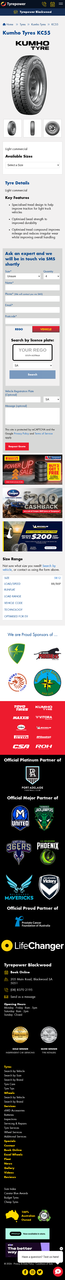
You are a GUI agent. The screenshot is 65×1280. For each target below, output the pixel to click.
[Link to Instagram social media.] (33, 1272)
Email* (9, 305)
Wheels (9, 1093)
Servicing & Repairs (15, 1123)
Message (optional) (16, 406)
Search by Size (12, 1075)
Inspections (10, 1119)
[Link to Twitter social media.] (40, 1272)
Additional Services (15, 1136)
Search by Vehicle (14, 1071)
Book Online (13, 1150)
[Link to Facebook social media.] (25, 1272)
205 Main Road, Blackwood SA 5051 (31, 981)
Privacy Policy (21, 433)
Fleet (7, 1159)
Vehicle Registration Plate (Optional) (19, 393)
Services (10, 1106)
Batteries (9, 1115)
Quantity (48, 271)
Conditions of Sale (44, 1263)
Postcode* (11, 316)
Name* (9, 283)
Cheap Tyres (11, 1202)
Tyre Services (11, 1128)
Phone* (24, 294)
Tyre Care (9, 1084)
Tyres (7, 1067)
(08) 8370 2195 (21, 990)
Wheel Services (13, 1132)
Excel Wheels (13, 1154)
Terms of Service (44, 433)
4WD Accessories (14, 1110)
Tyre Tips (9, 1088)
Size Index (10, 1189)
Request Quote (17, 446)
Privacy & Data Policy (24, 1263)
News (8, 1163)
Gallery (9, 1168)
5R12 (57, 578)
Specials (10, 1141)
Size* (8, 271)
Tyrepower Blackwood (35, 12)
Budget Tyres (11, 1197)
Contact (9, 1145)
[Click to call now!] (44, 4)
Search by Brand (13, 1080)
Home (9, 24)
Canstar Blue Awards (16, 1193)
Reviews (10, 1177)
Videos (9, 1172)
